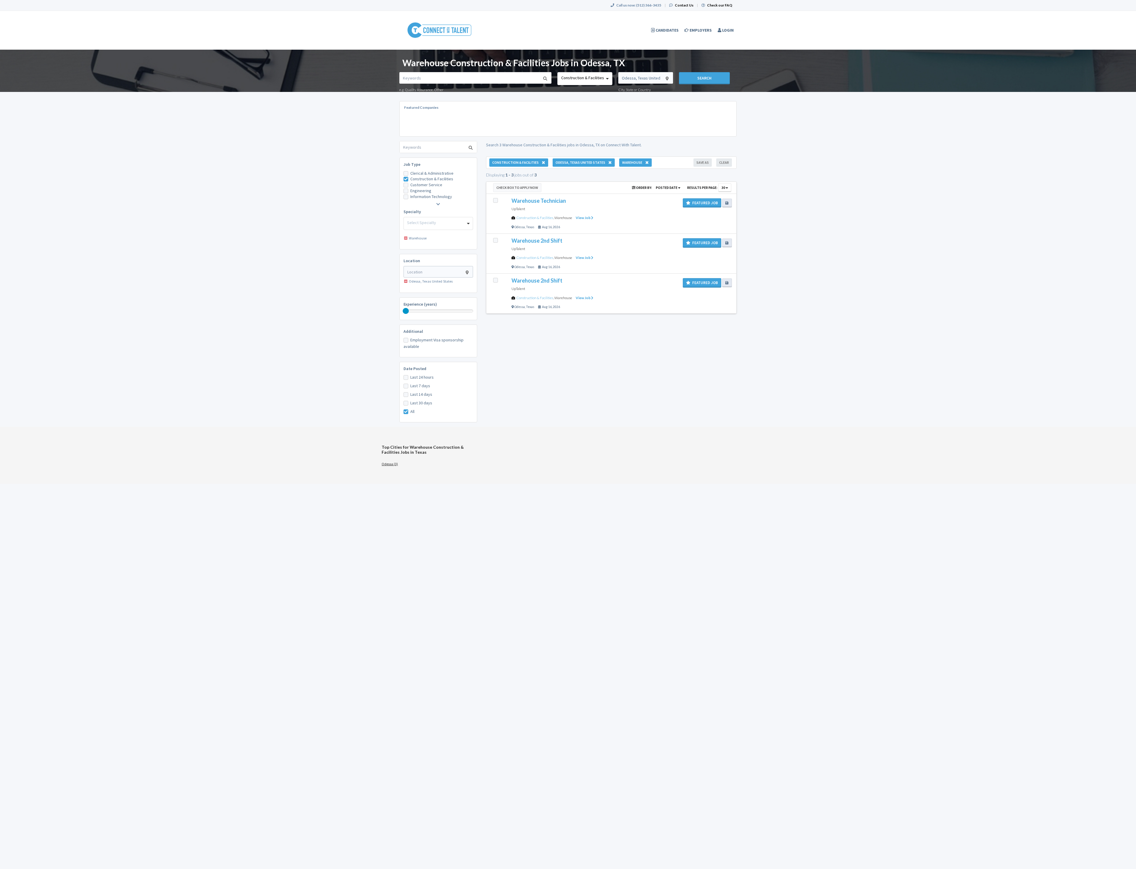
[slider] (406, 311)
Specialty (412, 211)
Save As (702, 162)
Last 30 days (421, 403)
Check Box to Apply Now (517, 187)
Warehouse (563, 217)
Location (412, 260)
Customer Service (426, 184)
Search (704, 78)
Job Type (412, 164)
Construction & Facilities (431, 178)
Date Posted (415, 368)
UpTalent (518, 209)
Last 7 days (420, 385)
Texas (530, 227)
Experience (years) (420, 304)
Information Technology (431, 196)
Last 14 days (421, 394)
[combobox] (584, 78)
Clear (724, 162)
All (412, 411)
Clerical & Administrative (432, 173)
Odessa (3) (390, 464)
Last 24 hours (422, 377)
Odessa (519, 227)
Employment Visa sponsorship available (434, 343)
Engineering (420, 190)
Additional (413, 331)
